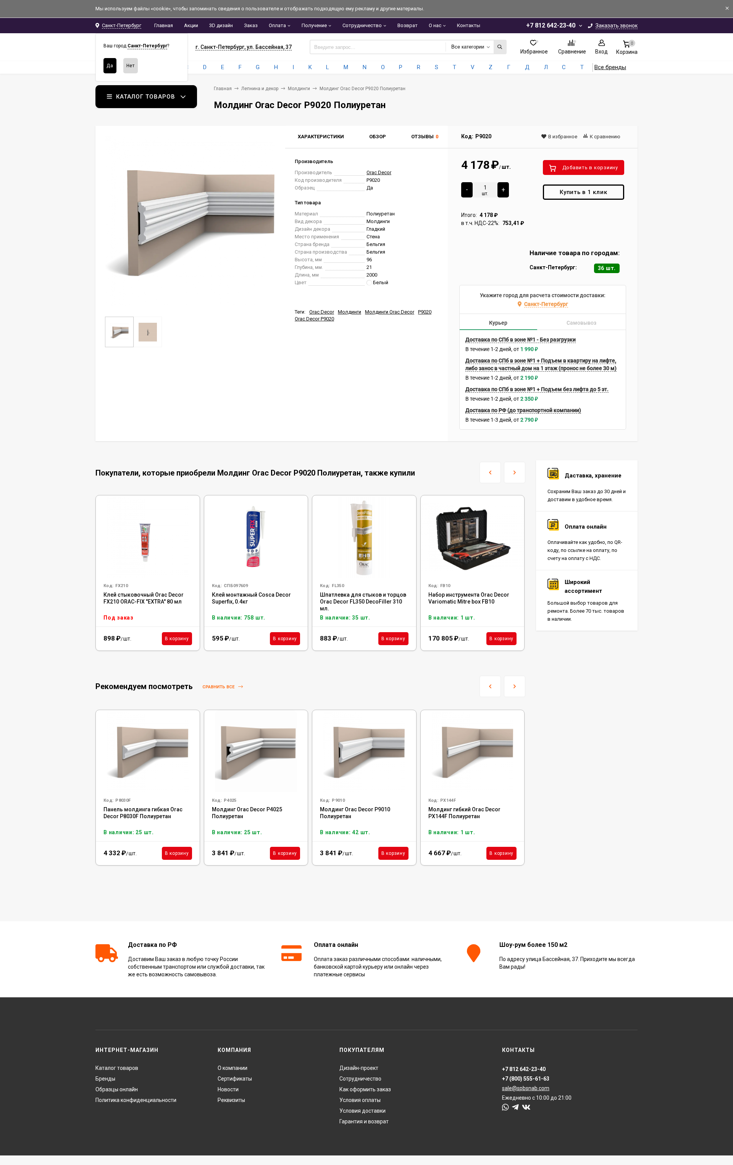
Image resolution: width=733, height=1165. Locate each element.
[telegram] (515, 1107)
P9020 (424, 312)
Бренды (105, 1079)
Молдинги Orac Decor (389, 312)
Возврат (407, 25)
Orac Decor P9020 (314, 319)
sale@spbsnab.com (525, 1088)
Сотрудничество (362, 25)
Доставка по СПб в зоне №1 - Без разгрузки (520, 340)
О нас (435, 25)
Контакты (468, 25)
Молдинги (299, 88)
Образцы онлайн (116, 1089)
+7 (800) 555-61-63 (525, 1079)
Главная (163, 25)
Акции (191, 25)
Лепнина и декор (259, 88)
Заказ (251, 25)
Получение (314, 25)
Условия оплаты (360, 1100)
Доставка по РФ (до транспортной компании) (523, 410)
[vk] (526, 1107)
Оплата (277, 25)
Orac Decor (378, 172)
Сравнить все (219, 686)
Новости (228, 1089)
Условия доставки (362, 1111)
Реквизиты (231, 1100)
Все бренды (610, 67)
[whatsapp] (505, 1107)
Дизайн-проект (358, 1068)
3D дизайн (221, 25)
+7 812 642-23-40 (550, 25)
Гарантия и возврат (364, 1121)
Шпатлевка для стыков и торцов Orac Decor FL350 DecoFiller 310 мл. (363, 602)
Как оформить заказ (365, 1089)
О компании (232, 1068)
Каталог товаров (116, 1068)
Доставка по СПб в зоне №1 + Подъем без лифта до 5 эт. (537, 389)
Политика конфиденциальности (135, 1100)
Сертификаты (235, 1079)
